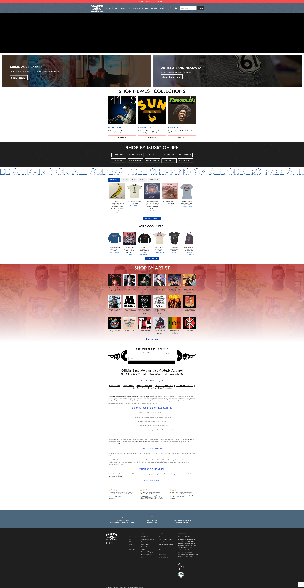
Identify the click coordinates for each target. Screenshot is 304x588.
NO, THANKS (167, 306)
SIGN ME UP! (167, 301)
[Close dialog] (181, 278)
